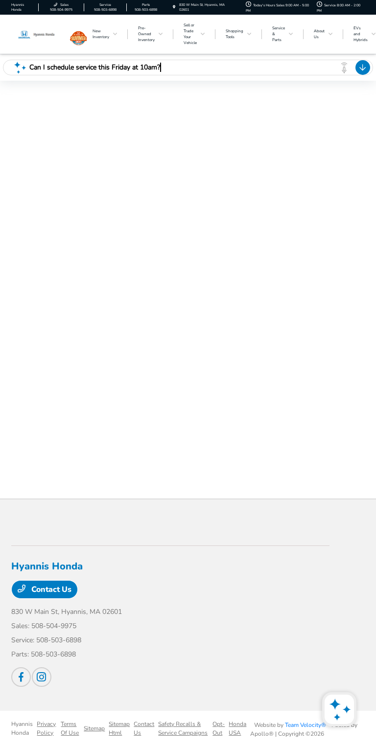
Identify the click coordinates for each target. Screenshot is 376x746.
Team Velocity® (305, 725)
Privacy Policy (46, 728)
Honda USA (237, 728)
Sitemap (94, 728)
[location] (174, 7)
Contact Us (50, 589)
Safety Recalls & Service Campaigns (183, 728)
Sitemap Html (119, 728)
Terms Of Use (70, 728)
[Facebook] (21, 677)
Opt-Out (218, 728)
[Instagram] (41, 677)
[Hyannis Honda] (37, 33)
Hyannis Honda (22, 728)
